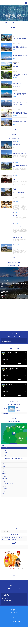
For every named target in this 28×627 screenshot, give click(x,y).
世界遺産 (9, 539)
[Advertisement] (14, 315)
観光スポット (4, 539)
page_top (14, 575)
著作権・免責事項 (14, 612)
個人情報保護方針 (14, 609)
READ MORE (14, 129)
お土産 (13, 539)
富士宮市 (20, 537)
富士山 (3, 537)
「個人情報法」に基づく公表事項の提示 (14, 610)
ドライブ (16, 537)
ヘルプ (14, 613)
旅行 (12, 537)
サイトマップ (14, 616)
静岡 (16, 539)
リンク (14, 617)
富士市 (7, 537)
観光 (9, 537)
